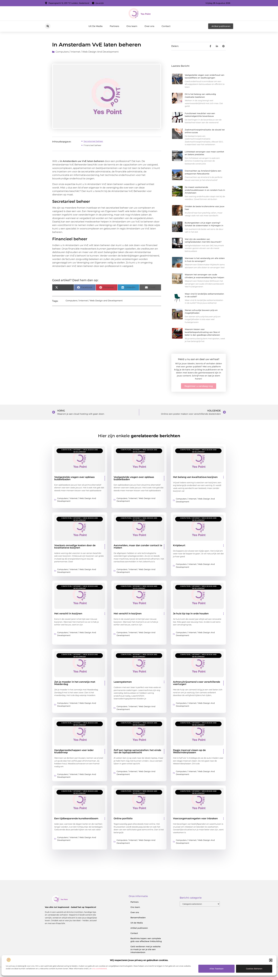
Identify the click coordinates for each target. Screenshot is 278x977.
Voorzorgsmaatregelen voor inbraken (195, 818)
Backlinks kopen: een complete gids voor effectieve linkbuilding (146, 939)
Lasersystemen (123, 681)
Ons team (131, 26)
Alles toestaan (217, 968)
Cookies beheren (254, 968)
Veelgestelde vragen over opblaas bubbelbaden (74, 478)
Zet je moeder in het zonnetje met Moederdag (74, 683)
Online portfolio (123, 818)
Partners (114, 26)
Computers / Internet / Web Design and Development (87, 51)
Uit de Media (136, 923)
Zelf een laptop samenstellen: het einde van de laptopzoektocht (137, 751)
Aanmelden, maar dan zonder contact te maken (138, 546)
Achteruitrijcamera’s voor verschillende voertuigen (196, 683)
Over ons (149, 26)
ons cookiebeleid (99, 968)
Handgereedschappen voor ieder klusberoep (74, 751)
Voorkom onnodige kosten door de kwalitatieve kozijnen (75, 546)
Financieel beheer (92, 145)
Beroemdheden (138, 917)
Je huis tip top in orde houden (191, 613)
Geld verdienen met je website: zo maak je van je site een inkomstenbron (145, 949)
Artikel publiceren (139, 928)
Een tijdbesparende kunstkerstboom (76, 818)
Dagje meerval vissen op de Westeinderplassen (189, 751)
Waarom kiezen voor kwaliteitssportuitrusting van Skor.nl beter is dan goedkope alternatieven (202, 332)
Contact (166, 26)
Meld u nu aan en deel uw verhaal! (198, 359)
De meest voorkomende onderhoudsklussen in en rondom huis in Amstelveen (205, 190)
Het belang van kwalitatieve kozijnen (195, 477)
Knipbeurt (179, 545)
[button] (270, 960)
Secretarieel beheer (93, 141)
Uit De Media (95, 26)
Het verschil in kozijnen (68, 613)
